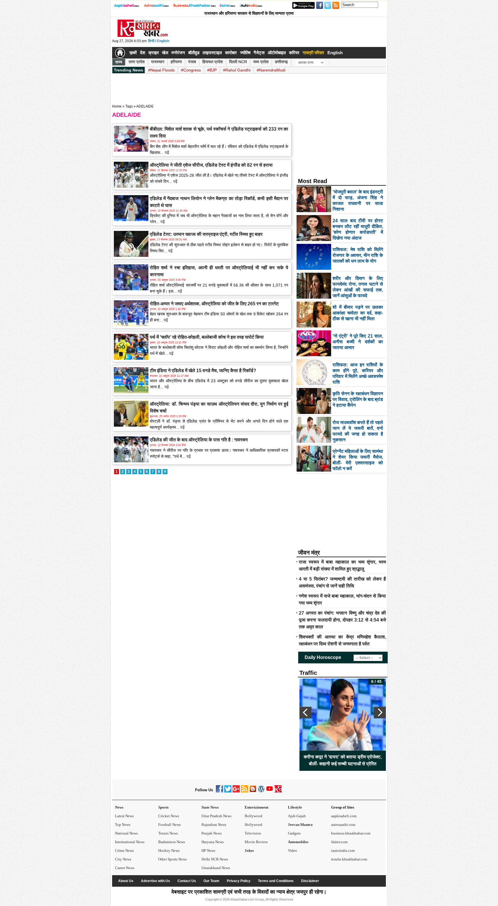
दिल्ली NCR (238, 61)
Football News (169, 824)
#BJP (212, 70)
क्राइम (153, 52)
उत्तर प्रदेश (137, 61)
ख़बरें (133, 52)
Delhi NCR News (214, 859)
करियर (294, 52)
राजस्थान (157, 61)
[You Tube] (269, 791)
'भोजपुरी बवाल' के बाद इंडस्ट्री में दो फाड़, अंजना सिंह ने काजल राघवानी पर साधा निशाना (342, 760)
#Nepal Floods (161, 70)
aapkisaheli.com (343, 816)
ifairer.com (339, 842)
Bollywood (253, 816)
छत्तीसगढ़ (281, 61)
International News (129, 842)
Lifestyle (295, 807)
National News (126, 833)
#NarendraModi (271, 70)
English (163, 41)
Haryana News (212, 842)
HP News (208, 850)
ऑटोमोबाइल (277, 52)
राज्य (118, 62)
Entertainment (256, 807)
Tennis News (168, 833)
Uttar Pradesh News (216, 816)
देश (142, 52)
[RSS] (244, 791)
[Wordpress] (261, 791)
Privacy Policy (238, 881)
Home (117, 106)
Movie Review (256, 842)
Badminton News (171, 842)
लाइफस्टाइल (212, 52)
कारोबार (231, 52)
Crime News (124, 850)
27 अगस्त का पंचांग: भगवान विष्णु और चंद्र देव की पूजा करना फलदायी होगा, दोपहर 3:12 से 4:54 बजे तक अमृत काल (342, 620)
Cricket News (168, 816)
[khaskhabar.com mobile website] (278, 791)
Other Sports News (172, 859)
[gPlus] (236, 791)
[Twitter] (227, 791)
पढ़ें (166, 152)
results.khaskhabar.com (349, 859)
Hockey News (169, 850)
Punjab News (211, 833)
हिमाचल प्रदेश (212, 61)
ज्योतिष (245, 52)
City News (123, 859)
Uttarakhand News (215, 868)
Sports (163, 807)
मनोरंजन (178, 52)
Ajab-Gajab (297, 816)
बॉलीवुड (193, 52)
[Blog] (252, 791)
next (380, 712)
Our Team (211, 881)
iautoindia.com (343, 850)
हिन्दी (151, 41)
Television (253, 833)
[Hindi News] (142, 36)
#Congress (191, 70)
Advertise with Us (155, 881)
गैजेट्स (259, 52)
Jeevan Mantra (300, 824)
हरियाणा (176, 61)
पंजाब (192, 61)
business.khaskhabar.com (350, 833)
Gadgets (294, 833)
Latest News (124, 816)
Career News (124, 868)
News (119, 807)
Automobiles (298, 842)
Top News (122, 824)
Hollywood (253, 824)
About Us (125, 881)
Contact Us (187, 881)
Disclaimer (310, 881)
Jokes (249, 850)
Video (292, 850)
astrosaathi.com (343, 824)
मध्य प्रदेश (261, 61)
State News (210, 807)
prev (305, 712)
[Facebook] (219, 791)
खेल (165, 52)
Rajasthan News (213, 824)
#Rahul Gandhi (236, 70)
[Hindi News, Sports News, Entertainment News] (120, 53)
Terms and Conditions (276, 881)
